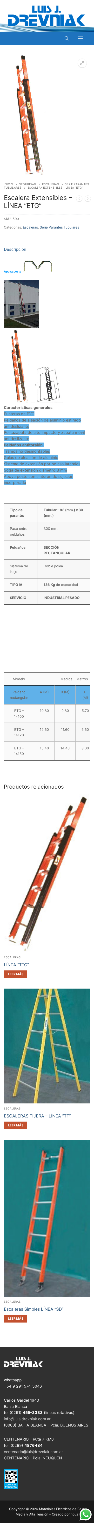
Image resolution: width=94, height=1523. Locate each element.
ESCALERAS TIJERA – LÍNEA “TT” (37, 1115)
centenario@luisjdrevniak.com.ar (33, 1451)
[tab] (15, 249)
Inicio (8, 184)
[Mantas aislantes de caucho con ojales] (88, 199)
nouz (74, 1514)
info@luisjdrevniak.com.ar (27, 1418)
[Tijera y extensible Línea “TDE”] (79, 199)
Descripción (15, 249)
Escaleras (50, 184)
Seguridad (27, 184)
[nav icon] (80, 38)
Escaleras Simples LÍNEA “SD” (34, 1309)
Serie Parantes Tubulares (59, 227)
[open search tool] (67, 38)
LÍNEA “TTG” (16, 964)
